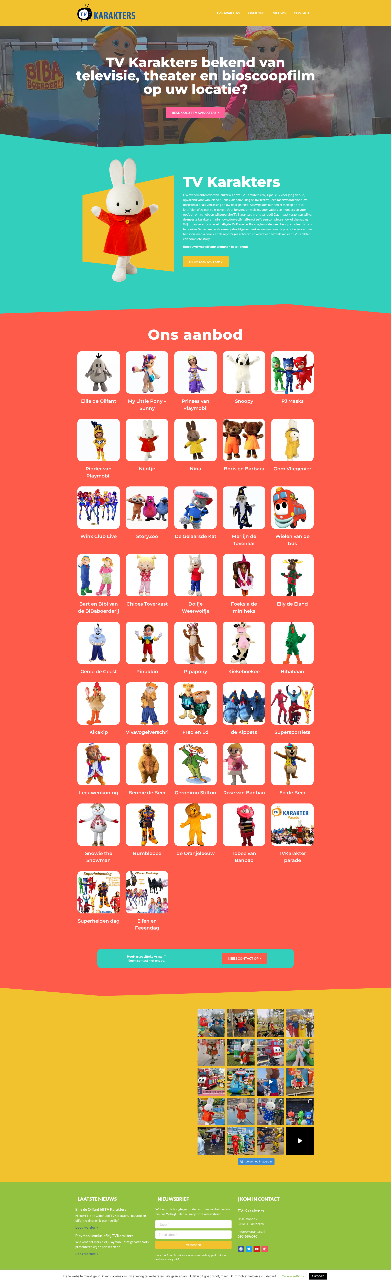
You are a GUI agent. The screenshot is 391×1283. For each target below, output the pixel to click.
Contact (302, 13)
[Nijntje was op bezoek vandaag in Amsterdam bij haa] (270, 1111)
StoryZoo (147, 536)
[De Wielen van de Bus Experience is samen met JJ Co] (270, 1052)
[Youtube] (257, 1249)
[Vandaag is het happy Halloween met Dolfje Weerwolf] (241, 1023)
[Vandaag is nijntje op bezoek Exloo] (241, 1052)
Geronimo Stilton (195, 793)
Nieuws (279, 13)
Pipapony (195, 671)
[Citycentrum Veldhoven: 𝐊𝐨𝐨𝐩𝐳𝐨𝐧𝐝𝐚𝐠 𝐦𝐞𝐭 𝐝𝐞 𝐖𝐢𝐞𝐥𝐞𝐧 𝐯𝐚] (211, 1082)
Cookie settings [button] (293, 1276)
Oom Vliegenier (292, 469)
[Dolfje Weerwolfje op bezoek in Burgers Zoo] (270, 1023)
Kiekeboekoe (244, 671)
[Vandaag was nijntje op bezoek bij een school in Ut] (211, 1111)
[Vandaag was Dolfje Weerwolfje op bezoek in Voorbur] (211, 1141)
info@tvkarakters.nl (251, 1231)
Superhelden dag (99, 921)
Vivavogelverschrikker (152, 732)
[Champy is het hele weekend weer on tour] (300, 1023)
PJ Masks (292, 401)
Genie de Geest (98, 671)
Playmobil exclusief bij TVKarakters (104, 1235)
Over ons (256, 13)
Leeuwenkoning (98, 793)
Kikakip (98, 732)
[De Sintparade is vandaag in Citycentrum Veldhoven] (211, 1023)
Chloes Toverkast (147, 604)
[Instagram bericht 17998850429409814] (300, 1141)
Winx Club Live (98, 536)
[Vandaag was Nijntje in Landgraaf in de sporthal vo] (241, 1111)
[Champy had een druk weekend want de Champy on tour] (270, 1141)
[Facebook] (241, 1249)
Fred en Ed (195, 732)
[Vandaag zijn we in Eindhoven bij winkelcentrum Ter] (300, 1052)
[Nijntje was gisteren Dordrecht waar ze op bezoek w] (211, 1052)
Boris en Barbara (244, 469)
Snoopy (244, 401)
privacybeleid (172, 1259)
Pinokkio (147, 671)
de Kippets (244, 732)
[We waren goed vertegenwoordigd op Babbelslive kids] (241, 1141)
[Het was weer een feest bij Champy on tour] (300, 1082)
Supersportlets (292, 732)
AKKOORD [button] (318, 1276)
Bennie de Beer (147, 793)
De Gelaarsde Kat (195, 536)
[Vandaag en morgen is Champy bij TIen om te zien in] (270, 1082)
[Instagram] (264, 1249)
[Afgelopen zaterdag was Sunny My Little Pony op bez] (241, 1082)
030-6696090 (247, 1236)
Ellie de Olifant (98, 401)
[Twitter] (249, 1249)
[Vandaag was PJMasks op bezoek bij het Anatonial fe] (300, 1111)
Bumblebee (147, 853)
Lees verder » (87, 1227)
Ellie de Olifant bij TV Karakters (100, 1209)
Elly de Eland (292, 604)
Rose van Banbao (244, 793)
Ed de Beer (292, 793)
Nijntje (147, 469)
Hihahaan (292, 671)
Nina (195, 469)
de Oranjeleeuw (196, 853)
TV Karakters (228, 13)
